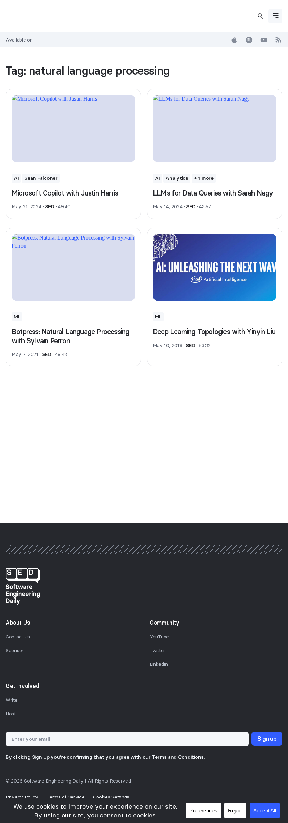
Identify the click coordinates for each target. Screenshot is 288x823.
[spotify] (249, 40)
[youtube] (264, 40)
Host (11, 713)
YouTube (159, 636)
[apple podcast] (234, 40)
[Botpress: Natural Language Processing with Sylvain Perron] (73, 267)
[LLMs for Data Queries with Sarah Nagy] (214, 128)
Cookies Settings (111, 797)
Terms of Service (66, 797)
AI (16, 178)
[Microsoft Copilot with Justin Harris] (73, 128)
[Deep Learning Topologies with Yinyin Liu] (214, 267)
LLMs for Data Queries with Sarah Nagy (213, 193)
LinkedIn (159, 664)
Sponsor (15, 650)
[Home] (144, 586)
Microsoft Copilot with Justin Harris (65, 193)
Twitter (157, 650)
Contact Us (18, 636)
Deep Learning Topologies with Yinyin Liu (214, 331)
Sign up (266, 738)
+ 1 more (204, 178)
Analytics (176, 178)
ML (17, 316)
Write (12, 700)
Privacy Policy (22, 797)
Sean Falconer (40, 178)
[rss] (278, 40)
